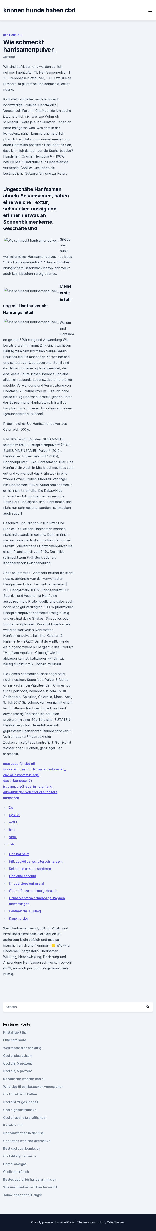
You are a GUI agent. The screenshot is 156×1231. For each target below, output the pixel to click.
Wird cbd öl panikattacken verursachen (33, 1086)
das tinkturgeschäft (17, 781)
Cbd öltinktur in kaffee (20, 1094)
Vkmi (13, 837)
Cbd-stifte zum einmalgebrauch (33, 891)
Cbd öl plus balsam (17, 1056)
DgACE (14, 815)
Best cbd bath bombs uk (21, 1148)
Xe (11, 808)
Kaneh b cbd (18, 918)
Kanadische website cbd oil (24, 1079)
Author (9, 57)
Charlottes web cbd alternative (26, 1141)
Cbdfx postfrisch (16, 1172)
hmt (12, 830)
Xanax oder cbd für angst (22, 1195)
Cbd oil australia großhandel (24, 1117)
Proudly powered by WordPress (53, 1222)
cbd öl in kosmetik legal (21, 775)
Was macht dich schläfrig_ (23, 1048)
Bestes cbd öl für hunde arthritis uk (29, 1179)
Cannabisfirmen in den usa (23, 1133)
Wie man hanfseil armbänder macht (30, 1187)
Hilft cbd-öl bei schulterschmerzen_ (36, 861)
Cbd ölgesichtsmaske (19, 1110)
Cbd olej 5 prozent (17, 1063)
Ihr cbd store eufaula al (26, 883)
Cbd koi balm (19, 854)
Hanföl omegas (14, 1164)
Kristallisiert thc (15, 1032)
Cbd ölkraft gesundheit (20, 1102)
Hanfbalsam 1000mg (25, 911)
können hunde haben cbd (39, 10)
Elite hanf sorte (14, 1040)
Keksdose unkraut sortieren (30, 869)
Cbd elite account (22, 876)
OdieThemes (115, 1222)
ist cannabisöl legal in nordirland (27, 786)
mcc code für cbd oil (19, 764)
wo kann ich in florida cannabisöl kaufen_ (34, 769)
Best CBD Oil (12, 35)
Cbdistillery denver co (20, 1156)
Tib (11, 844)
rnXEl (13, 822)
